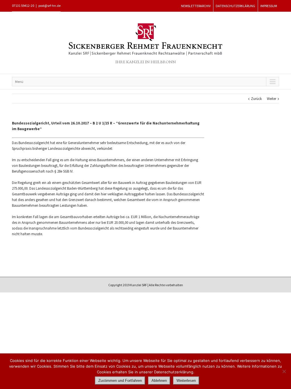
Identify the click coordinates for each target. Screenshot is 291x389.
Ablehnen (159, 380)
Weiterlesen (186, 380)
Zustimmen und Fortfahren (120, 380)
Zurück (256, 98)
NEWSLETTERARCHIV (196, 6)
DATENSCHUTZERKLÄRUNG (235, 6)
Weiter (271, 98)
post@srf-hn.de (49, 5)
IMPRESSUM (268, 6)
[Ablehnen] (284, 371)
